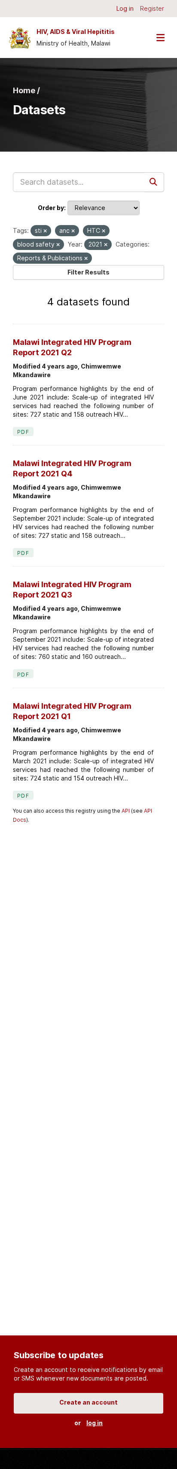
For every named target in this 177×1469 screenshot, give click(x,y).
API (126, 811)
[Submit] (154, 182)
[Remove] (45, 231)
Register (152, 8)
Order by (51, 207)
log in (94, 1422)
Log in (125, 8)
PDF (23, 432)
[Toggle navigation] (160, 37)
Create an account (88, 1402)
